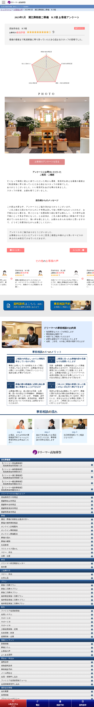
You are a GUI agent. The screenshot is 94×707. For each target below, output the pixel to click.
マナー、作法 (6, 552)
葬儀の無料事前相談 (9, 523)
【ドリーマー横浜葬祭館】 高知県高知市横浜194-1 (12, 483)
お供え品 (4, 578)
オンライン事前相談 (9, 530)
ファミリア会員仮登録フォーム (14, 680)
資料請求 (4, 662)
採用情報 (4, 695)
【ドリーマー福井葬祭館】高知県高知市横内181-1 (12, 489)
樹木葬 (4, 567)
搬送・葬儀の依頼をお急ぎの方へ (15, 519)
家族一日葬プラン (8, 585)
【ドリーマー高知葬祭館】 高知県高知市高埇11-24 (12, 464)
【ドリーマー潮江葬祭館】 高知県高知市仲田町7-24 (12, 476)
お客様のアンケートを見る (47, 161)
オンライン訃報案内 (9, 527)
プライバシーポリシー (10, 699)
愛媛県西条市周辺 (8, 512)
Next (82, 279)
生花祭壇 (4, 545)
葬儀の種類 (5, 541)
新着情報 (4, 644)
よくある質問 (6, 655)
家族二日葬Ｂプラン (9, 592)
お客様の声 (5, 651)
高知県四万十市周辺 (9, 497)
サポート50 (5, 625)
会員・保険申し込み (9, 677)
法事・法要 (5, 556)
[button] (4, 2)
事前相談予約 (6, 669)
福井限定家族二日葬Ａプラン (13, 600)
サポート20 (5, 618)
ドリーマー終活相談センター (13, 563)
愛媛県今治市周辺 (8, 505)
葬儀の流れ (5, 538)
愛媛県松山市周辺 (8, 501)
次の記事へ (77, 250)
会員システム (6, 614)
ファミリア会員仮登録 (10, 611)
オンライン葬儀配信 (9, 534)
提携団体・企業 (7, 636)
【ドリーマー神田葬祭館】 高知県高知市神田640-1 (12, 470)
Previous (11, 279)
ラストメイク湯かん (9, 549)
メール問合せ (6, 673)
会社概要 (4, 691)
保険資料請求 (6, 666)
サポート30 (5, 622)
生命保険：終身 (7, 633)
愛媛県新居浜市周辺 (9, 508)
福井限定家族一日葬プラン (12, 596)
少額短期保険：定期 (9, 629)
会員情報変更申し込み (10, 684)
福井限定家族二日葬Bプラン (12, 603)
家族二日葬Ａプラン (9, 589)
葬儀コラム (5, 647)
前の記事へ (16, 250)
